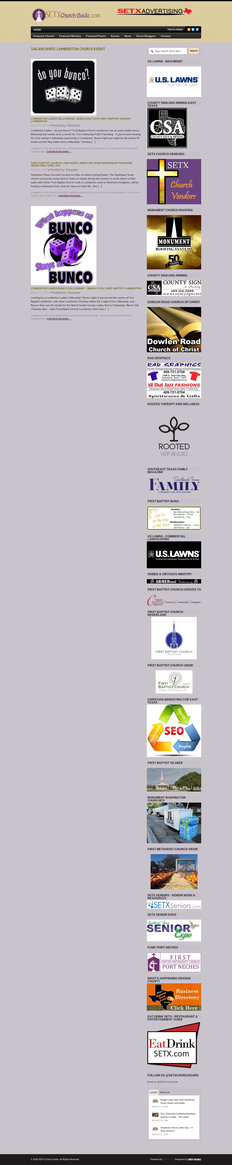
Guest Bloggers (146, 36)
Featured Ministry (70, 36)
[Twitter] (193, 30)
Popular (165, 1092)
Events (115, 36)
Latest (153, 1092)
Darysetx (73, 125)
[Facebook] (197, 30)
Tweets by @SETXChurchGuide (162, 1082)
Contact (166, 36)
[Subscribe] (189, 30)
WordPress (168, 1159)
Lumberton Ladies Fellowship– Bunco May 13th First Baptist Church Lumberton (80, 120)
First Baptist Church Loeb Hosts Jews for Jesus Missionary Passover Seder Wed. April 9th (81, 164)
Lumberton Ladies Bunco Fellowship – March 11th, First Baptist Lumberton (86, 288)
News (128, 36)
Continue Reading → (59, 152)
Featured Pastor (96, 36)
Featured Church (43, 36)
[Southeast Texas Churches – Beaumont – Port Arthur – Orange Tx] (66, 21)
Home (37, 29)
